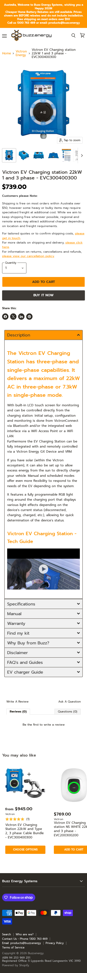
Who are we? (25, 934)
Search (6, 934)
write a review (54, 724)
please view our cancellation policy (28, 256)
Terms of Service (13, 947)
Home (6, 53)
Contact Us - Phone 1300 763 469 (25, 939)
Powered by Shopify (15, 965)
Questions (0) (67, 711)
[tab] (43, 335)
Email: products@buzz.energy (21, 943)
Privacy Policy (55, 943)
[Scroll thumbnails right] (81, 155)
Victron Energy (21, 53)
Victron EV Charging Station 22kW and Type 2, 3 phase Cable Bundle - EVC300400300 (24, 831)
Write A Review (17, 701)
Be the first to (44, 724)
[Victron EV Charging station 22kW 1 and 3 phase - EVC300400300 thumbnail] (9, 155)
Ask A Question (69, 701)
